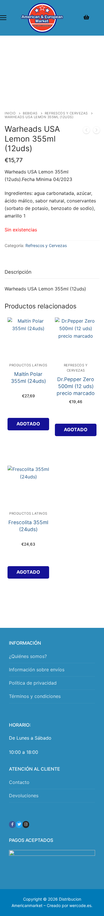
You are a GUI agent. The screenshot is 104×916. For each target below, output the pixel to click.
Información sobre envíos (36, 669)
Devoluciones (23, 795)
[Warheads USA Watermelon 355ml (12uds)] (86, 131)
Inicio (10, 113)
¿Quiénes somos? (28, 656)
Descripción (18, 272)
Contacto (19, 782)
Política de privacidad (33, 683)
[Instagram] (26, 824)
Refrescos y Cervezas (66, 113)
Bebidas (30, 113)
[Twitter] (19, 824)
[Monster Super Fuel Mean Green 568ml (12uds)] (96, 131)
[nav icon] (3, 18)
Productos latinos (28, 365)
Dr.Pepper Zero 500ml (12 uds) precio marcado (76, 386)
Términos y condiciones (35, 696)
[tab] (18, 272)
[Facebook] (12, 824)
